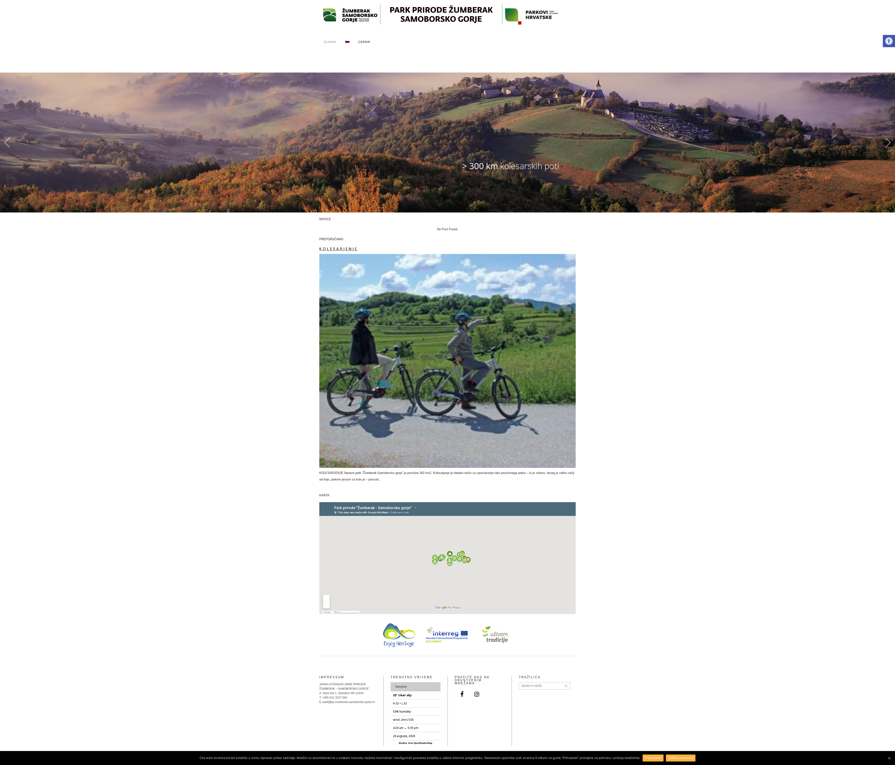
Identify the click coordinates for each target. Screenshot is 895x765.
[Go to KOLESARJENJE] (447, 361)
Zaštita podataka (680, 758)
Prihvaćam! (653, 758)
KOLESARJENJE (338, 248)
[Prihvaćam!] (889, 758)
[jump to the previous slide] (7, 142)
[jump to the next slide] (888, 142)
